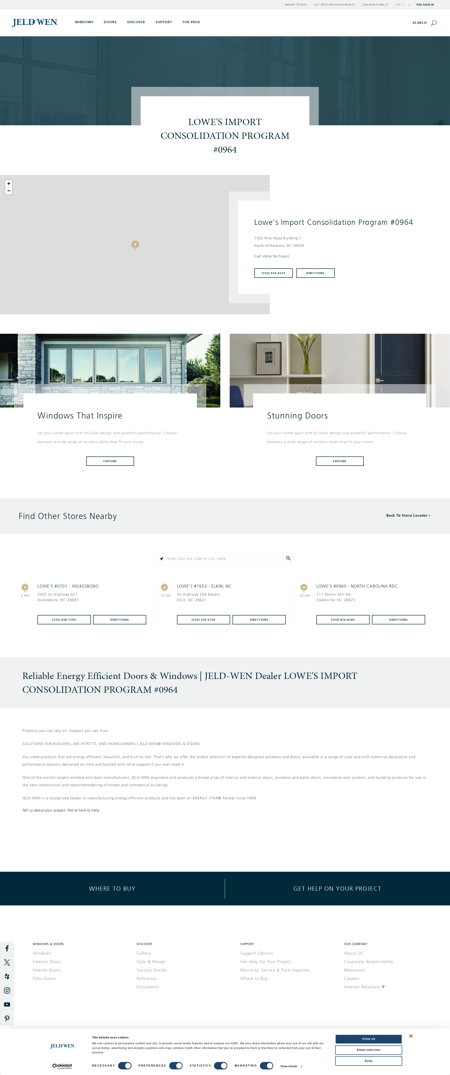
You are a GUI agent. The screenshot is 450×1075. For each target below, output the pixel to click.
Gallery (144, 953)
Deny (369, 1061)
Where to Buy (296, 4)
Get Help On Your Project (265, 961)
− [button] (9, 191)
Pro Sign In (425, 4)
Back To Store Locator (407, 515)
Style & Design (151, 961)
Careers (351, 978)
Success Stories (152, 970)
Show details (288, 1066)
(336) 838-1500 (64, 619)
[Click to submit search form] (289, 558)
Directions (315, 273)
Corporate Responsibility (368, 961)
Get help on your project (337, 888)
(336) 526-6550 (203, 619)
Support (164, 22)
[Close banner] (410, 1036)
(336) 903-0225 (273, 273)
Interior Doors (47, 970)
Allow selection (368, 1050)
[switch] (176, 1065)
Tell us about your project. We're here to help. (61, 810)
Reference (147, 978)
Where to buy (112, 888)
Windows (42, 953)
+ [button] (9, 183)
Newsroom (354, 970)
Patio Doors (44, 978)
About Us (353, 953)
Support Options (256, 953)
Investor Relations (362, 987)
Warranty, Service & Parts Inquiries (275, 970)
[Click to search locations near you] (161, 558)
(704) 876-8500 (343, 619)
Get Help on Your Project (334, 4)
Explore (110, 461)
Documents (148, 987)
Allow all (368, 1039)
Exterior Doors (47, 961)
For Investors (373, 4)
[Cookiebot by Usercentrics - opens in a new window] (62, 1066)
